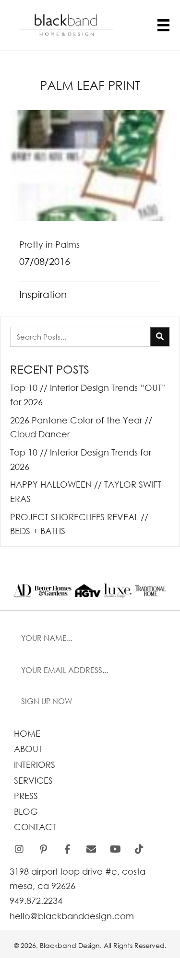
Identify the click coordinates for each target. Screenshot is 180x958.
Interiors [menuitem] (34, 764)
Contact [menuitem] (35, 826)
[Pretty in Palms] (90, 210)
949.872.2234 (36, 900)
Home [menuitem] (27, 733)
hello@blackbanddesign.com (72, 916)
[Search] (159, 336)
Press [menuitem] (26, 795)
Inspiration (43, 294)
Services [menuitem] (33, 780)
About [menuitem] (28, 748)
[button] (90, 701)
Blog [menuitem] (26, 811)
